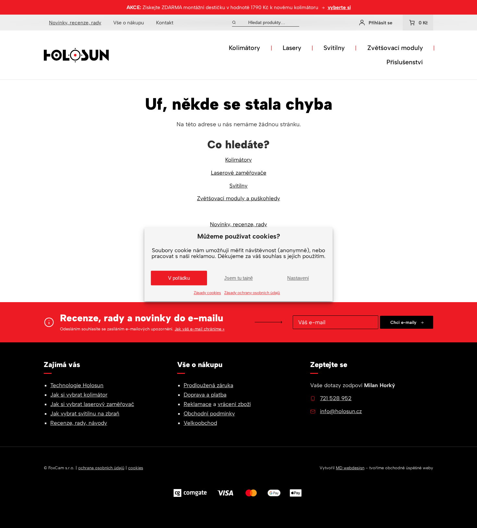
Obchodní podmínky (209, 413)
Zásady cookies (207, 292)
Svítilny (334, 48)
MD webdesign (350, 467)
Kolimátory (244, 48)
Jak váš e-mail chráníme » (200, 328)
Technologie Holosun (77, 385)
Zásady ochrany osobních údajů (252, 292)
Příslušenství (404, 62)
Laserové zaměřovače (238, 172)
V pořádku (179, 278)
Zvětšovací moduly (395, 48)
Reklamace (198, 404)
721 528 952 (335, 398)
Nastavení (298, 278)
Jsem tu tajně (238, 278)
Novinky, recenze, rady (75, 22)
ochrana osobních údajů (101, 467)
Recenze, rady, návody (78, 423)
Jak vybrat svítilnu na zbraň (84, 413)
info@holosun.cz (341, 411)
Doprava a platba (205, 394)
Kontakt (164, 22)
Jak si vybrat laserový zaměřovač (92, 404)
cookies (135, 467)
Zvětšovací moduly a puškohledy (238, 198)
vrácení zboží (234, 404)
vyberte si (339, 7)
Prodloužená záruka (208, 385)
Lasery (292, 48)
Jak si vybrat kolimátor (78, 394)
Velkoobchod (200, 423)
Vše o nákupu (128, 22)
